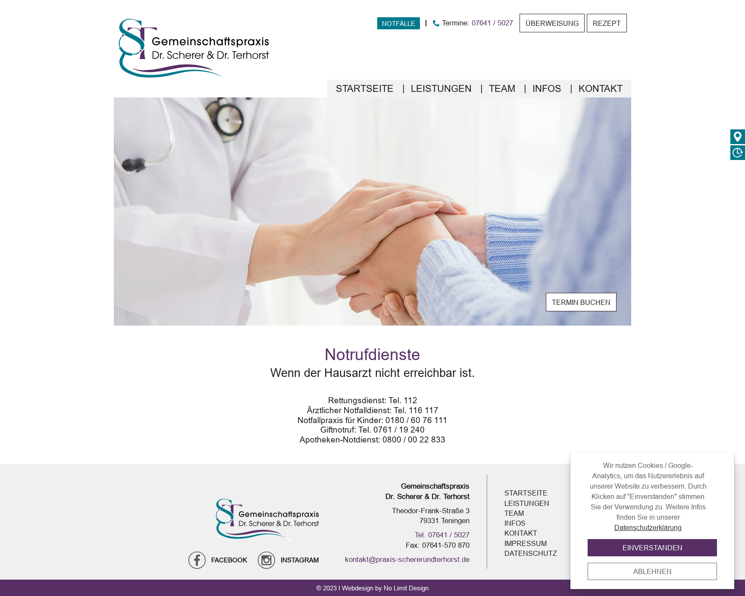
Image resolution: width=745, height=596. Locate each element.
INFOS (546, 88)
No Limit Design (406, 588)
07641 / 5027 (492, 23)
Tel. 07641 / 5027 (442, 535)
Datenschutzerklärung (648, 527)
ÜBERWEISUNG (552, 23)
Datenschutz (530, 553)
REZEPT (607, 23)
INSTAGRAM (300, 560)
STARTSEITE (365, 88)
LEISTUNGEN (441, 88)
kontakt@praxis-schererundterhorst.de (407, 559)
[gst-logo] (194, 47)
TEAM (502, 88)
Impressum (525, 543)
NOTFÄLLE (398, 23)
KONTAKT (601, 88)
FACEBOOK (229, 560)
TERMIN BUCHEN (581, 302)
